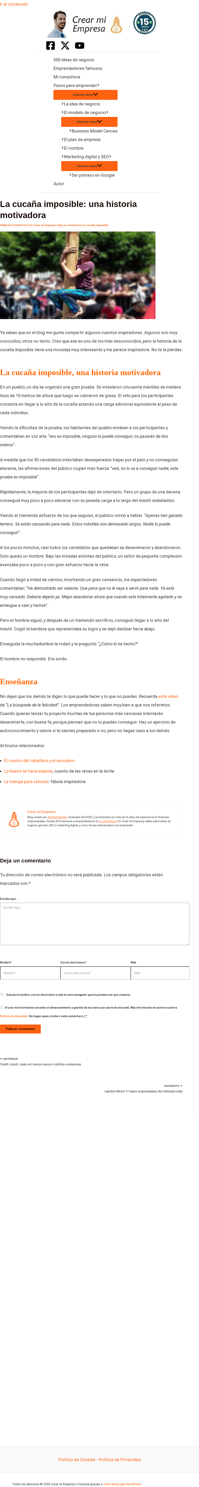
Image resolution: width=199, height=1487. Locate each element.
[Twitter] (65, 48)
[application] (98, 85)
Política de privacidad (14, 1016)
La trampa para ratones (26, 781)
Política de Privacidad (120, 1459)
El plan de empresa (82, 139)
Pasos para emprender (75, 85)
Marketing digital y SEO (86, 156)
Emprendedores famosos (77, 68)
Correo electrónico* (73, 962)
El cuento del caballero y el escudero (39, 760)
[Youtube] (80, 48)
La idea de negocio (82, 104)
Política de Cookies (76, 1459)
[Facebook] (50, 48)
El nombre (74, 148)
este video (168, 696)
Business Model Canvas (95, 131)
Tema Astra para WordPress (122, 1484)
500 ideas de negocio (73, 59)
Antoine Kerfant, (57, 817)
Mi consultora (66, 77)
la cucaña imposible (95, 225)
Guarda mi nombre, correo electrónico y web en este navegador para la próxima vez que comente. (68, 994)
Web (133, 962)
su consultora (108, 821)
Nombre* (6, 962)
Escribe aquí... (9, 898)
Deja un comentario (69, 225)
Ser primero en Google (93, 175)
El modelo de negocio (85, 112)
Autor (58, 183)
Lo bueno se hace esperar (28, 771)
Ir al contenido (14, 4)
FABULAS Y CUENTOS (13, 225)
